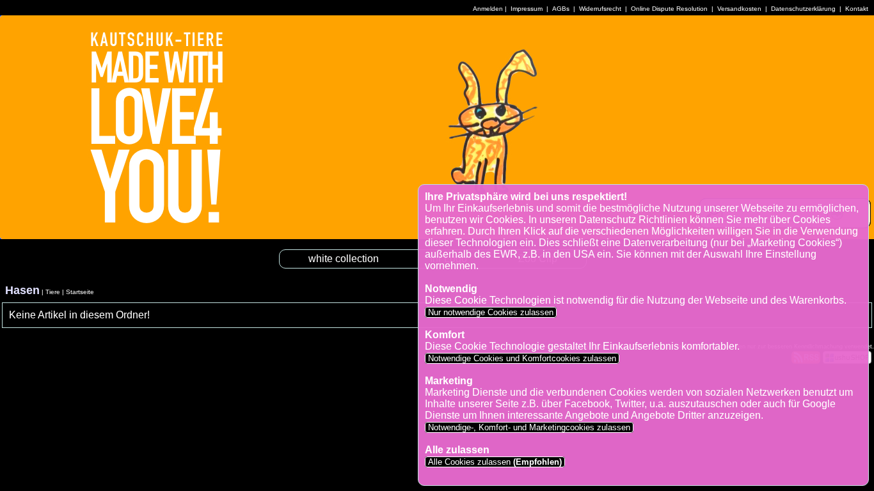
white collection (343, 258)
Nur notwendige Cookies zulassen (490, 312)
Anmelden (488, 8)
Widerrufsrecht (600, 8)
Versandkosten (739, 8)
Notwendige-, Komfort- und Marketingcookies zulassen (529, 427)
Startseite (80, 291)
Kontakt (856, 8)
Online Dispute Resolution (669, 8)
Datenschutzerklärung (803, 8)
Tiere (52, 291)
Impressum (526, 8)
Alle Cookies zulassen (493, 462)
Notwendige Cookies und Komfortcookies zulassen (522, 358)
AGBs (560, 8)
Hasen (22, 290)
